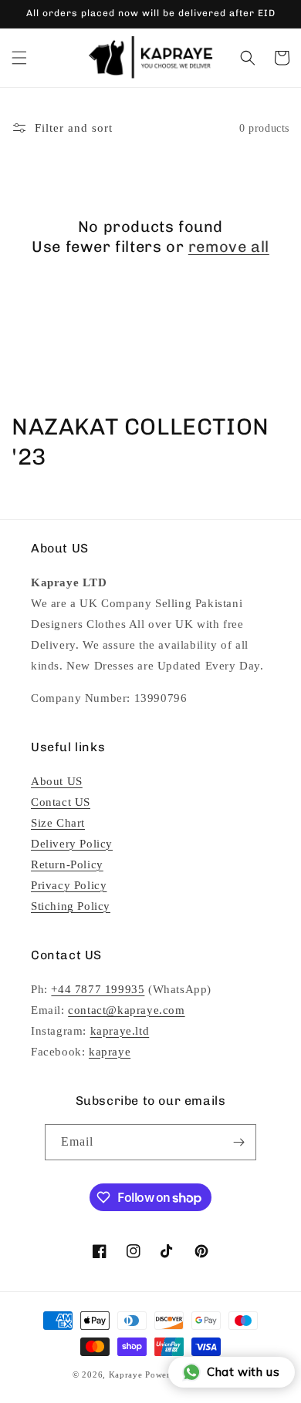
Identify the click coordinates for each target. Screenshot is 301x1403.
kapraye (109, 1052)
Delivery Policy (72, 843)
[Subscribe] (238, 1142)
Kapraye (126, 1374)
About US (57, 781)
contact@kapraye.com (126, 1010)
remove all (228, 246)
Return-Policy (67, 864)
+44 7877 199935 (97, 989)
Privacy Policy (69, 885)
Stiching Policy (70, 906)
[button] (19, 58)
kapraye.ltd (120, 1031)
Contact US (60, 802)
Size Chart (58, 823)
